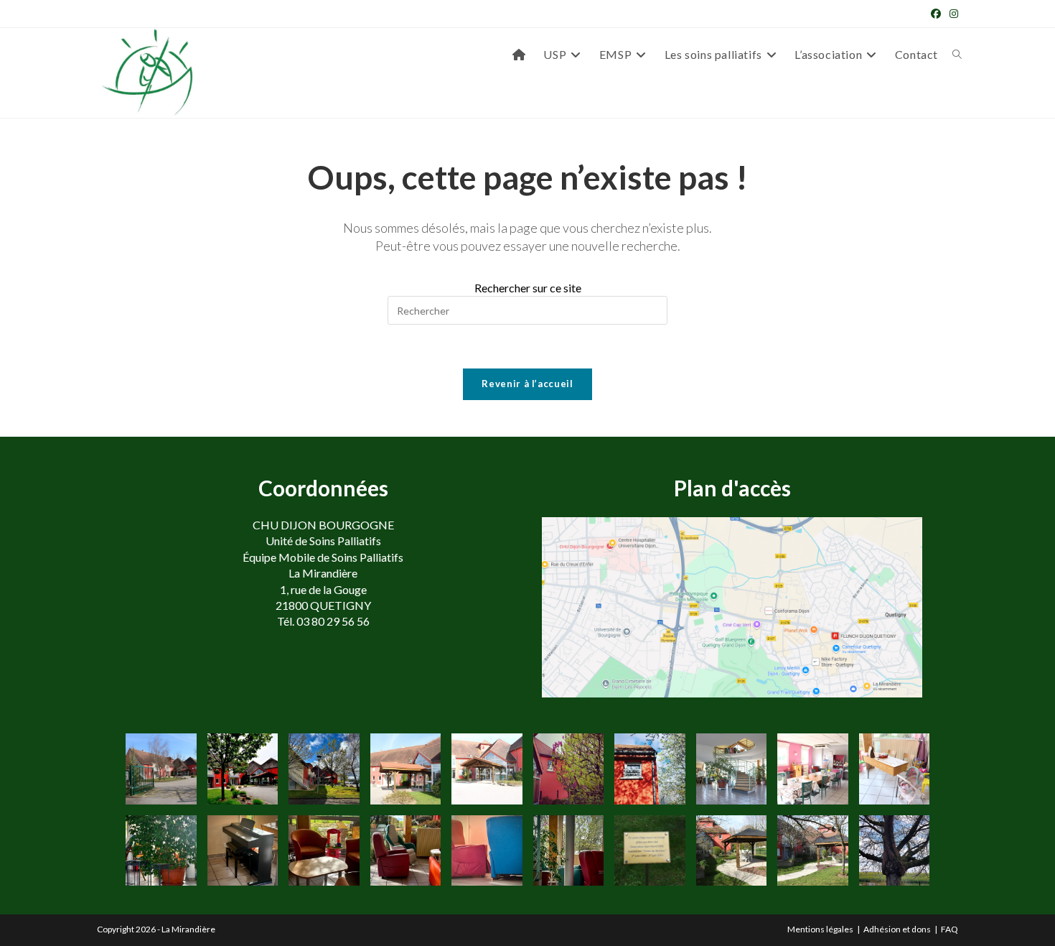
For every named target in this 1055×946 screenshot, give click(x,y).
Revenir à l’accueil (527, 383)
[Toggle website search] (957, 54)
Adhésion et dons (897, 929)
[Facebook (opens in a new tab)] (936, 13)
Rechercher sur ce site (527, 288)
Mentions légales (820, 929)
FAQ (949, 929)
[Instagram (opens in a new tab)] (951, 13)
